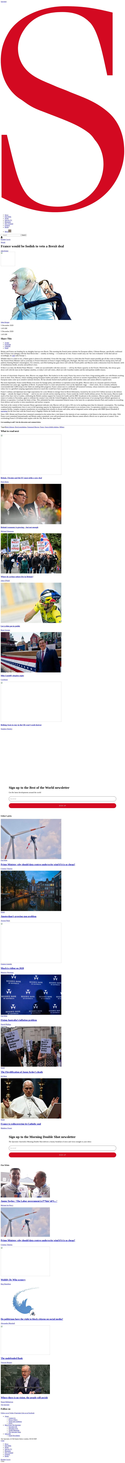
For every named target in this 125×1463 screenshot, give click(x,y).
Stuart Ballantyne (7, 1402)
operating (4, 411)
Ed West (4, 1076)
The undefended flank (12, 1358)
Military (61, 427)
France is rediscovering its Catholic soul (21, 1124)
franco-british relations (52, 427)
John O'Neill (5, 581)
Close (2, 1440)
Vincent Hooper (6, 1363)
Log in (8, 239)
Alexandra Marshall (8, 1323)
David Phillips (6, 1024)
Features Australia (6, 964)
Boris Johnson (9, 427)
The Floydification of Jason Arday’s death (22, 1072)
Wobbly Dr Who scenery (13, 1279)
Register (3, 239)
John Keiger (4, 251)
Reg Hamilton (6, 1284)
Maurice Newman (7, 972)
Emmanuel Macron (33, 427)
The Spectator (5, 1405)
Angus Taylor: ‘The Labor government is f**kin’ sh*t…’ (29, 1201)
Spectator (4, 1)
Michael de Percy (7, 1205)
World (3, 242)
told (13, 356)
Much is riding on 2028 (12, 968)
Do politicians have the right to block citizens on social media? (32, 1319)
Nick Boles (5, 482)
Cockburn (4, 680)
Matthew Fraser (6, 1128)
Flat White (4, 860)
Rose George (5, 630)
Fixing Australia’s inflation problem (19, 1020)
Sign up (62, 805)
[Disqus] (62, 755)
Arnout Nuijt (5, 921)
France (42, 427)
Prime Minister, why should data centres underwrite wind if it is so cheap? (38, 864)
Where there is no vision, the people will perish (24, 1397)
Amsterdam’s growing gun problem (18, 916)
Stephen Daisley (6, 729)
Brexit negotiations (21, 427)
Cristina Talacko (6, 869)
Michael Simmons (7, 531)
